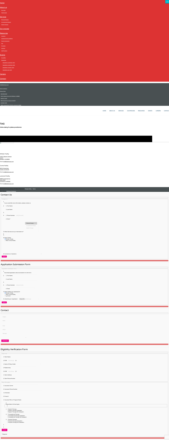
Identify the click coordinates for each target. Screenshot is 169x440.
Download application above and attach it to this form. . (18, 272)
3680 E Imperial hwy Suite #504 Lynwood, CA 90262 (5, 180)
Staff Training (4, 50)
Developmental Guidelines (7, 38)
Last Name (10, 209)
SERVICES (3, 17)
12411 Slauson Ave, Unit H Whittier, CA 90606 (10, 96)
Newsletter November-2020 (9, 65)
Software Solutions (11, 191)
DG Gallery (3, 57)
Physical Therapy (5, 19)
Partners (3, 48)
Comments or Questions (10, 254)
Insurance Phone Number (11, 389)
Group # (6, 396)
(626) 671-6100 (4, 98)
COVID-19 (3, 36)
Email (8, 219)
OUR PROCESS (4, 29)
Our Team (3, 10)
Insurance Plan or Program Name (12, 400)
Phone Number (11, 215)
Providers (3, 46)
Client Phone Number (9, 378)
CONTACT (3, 79)
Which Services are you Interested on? (14, 231)
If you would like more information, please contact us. (17, 203)
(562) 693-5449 (4, 94)
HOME (2, 3)
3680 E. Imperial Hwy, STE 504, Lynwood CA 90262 (11, 105)
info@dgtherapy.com (4, 84)
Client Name (7, 357)
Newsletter (3, 60)
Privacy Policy (3, 91)
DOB (5, 360)
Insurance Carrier (8, 385)
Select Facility (7, 237)
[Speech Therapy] (31, 228)
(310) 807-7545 (4, 103)
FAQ (2, 43)
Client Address (8, 375)
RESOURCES (4, 33)
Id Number (7, 392)
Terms (34, 189)
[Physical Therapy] (31, 223)
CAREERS (3, 74)
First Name (10, 206)
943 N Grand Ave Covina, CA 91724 (4, 169)
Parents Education (5, 41)
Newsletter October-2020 (8, 67)
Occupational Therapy (6, 22)
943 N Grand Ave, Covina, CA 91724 (8, 100)
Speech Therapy (4, 24)
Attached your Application (11, 299)
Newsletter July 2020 (7, 70)
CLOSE (167, 1)
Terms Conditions (3, 88)
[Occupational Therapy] (31, 225)
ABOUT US (3, 7)
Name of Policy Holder (10, 364)
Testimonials (4, 12)
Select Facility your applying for (12, 291)
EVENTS (2, 55)
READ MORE (3, 141)
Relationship (7, 367)
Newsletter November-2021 (9, 62)
